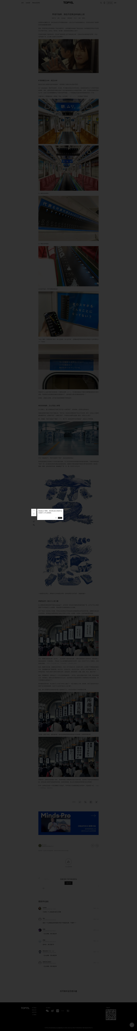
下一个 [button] (60, 517)
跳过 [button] (56, 517)
